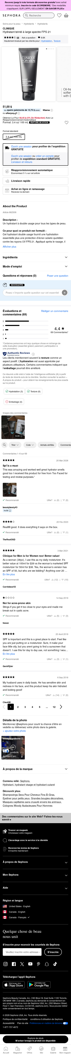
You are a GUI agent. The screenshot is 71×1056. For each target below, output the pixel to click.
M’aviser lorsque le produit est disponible (36, 1039)
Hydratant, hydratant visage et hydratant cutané (29, 784)
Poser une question (57, 275)
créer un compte (45, 156)
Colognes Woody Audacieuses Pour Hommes (27, 805)
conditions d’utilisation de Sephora (46, 1019)
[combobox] (38, 15)
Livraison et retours (21, 162)
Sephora (24, 781)
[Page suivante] (61, 707)
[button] (51, 110)
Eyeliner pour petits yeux (16, 798)
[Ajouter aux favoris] (66, 122)
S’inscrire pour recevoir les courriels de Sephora (31, 944)
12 (54, 707)
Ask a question (29, 37)
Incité (17, 435)
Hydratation (46, 40)
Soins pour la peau (12, 23)
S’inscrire (53, 952)
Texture (57, 40)
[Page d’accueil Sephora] (11, 15)
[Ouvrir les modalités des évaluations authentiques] (33, 354)
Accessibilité (8, 1023)
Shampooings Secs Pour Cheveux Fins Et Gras (28, 794)
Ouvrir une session (21, 156)
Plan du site (22, 1023)
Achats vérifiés (47, 444)
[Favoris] (59, 15)
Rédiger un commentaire (54, 311)
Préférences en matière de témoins (46, 1023)
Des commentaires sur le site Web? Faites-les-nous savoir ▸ (32, 818)
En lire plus (9, 574)
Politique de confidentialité (15, 1019)
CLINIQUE (8, 28)
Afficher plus (9, 246)
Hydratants (29, 23)
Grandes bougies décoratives (47, 798)
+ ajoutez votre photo (14, 730)
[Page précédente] (4, 707)
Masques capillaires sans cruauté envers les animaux (32, 802)
